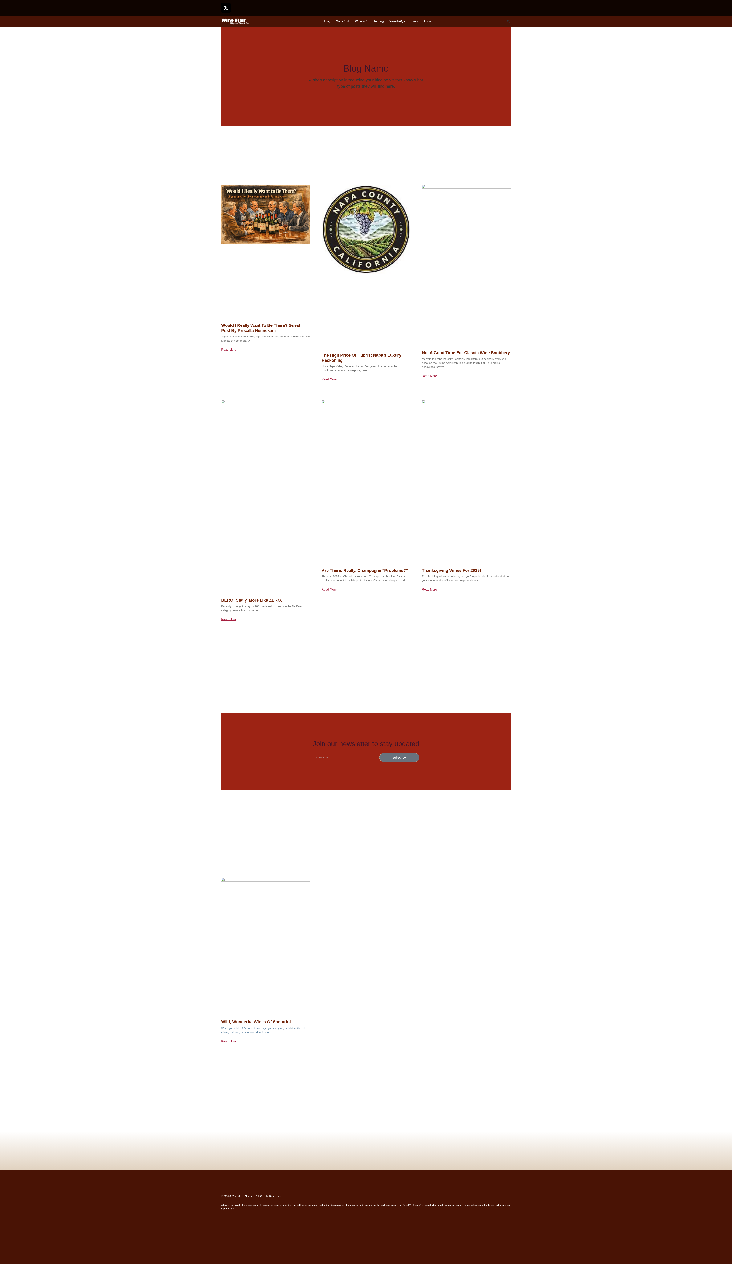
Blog (327, 21)
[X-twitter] (226, 8)
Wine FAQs (397, 21)
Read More (228, 349)
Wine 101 (342, 21)
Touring (379, 21)
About (428, 21)
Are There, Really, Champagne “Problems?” (365, 570)
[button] (508, 21)
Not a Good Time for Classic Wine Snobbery (466, 352)
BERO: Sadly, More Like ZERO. (251, 600)
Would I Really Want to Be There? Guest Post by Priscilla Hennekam (260, 328)
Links (414, 21)
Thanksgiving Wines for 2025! (451, 570)
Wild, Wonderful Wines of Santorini (256, 1021)
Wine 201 (361, 21)
